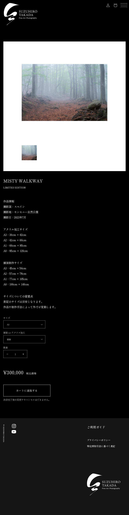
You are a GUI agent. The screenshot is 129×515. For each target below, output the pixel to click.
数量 (5, 347)
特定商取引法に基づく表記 (101, 446)
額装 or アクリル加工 (14, 332)
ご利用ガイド (96, 427)
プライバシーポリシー (99, 440)
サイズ (6, 317)
